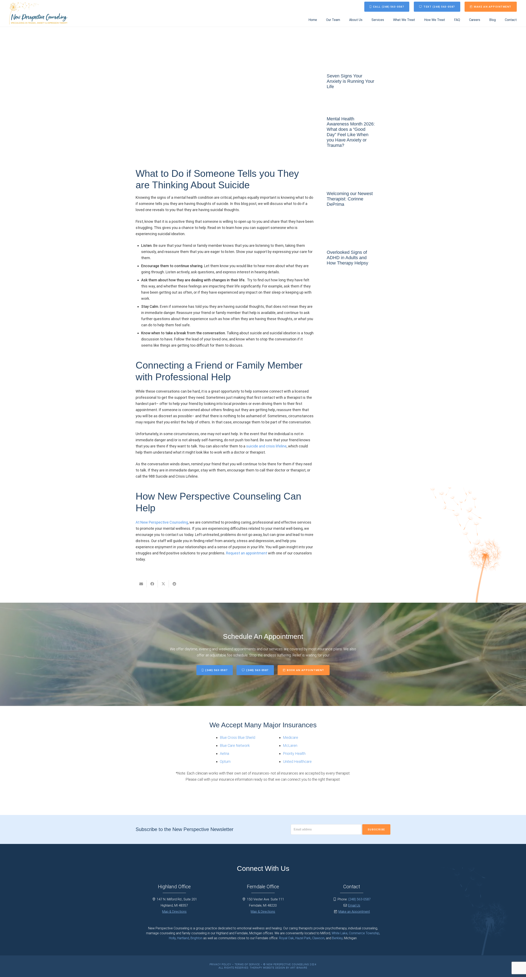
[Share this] (152, 583)
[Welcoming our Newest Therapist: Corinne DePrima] (358, 183)
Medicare (290, 737)
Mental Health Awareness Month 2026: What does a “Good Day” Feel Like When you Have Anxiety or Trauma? (351, 132)
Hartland (183, 938)
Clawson (318, 938)
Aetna (224, 753)
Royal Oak (286, 938)
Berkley (337, 938)
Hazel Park (303, 938)
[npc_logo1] (38, 13)
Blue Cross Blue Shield (237, 737)
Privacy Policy (220, 964)
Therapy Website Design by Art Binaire (278, 967)
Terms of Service (247, 964)
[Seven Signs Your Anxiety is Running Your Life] (358, 65)
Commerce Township (364, 933)
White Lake (339, 933)
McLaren (290, 745)
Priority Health (294, 753)
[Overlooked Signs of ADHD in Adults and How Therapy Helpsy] (358, 242)
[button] (387, 20)
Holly (172, 938)
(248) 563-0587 (359, 899)
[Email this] (141, 583)
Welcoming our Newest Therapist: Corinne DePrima (350, 199)
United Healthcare (297, 761)
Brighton (196, 938)
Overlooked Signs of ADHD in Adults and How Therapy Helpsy (347, 258)
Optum (225, 761)
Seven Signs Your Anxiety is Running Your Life (350, 81)
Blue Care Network (235, 745)
